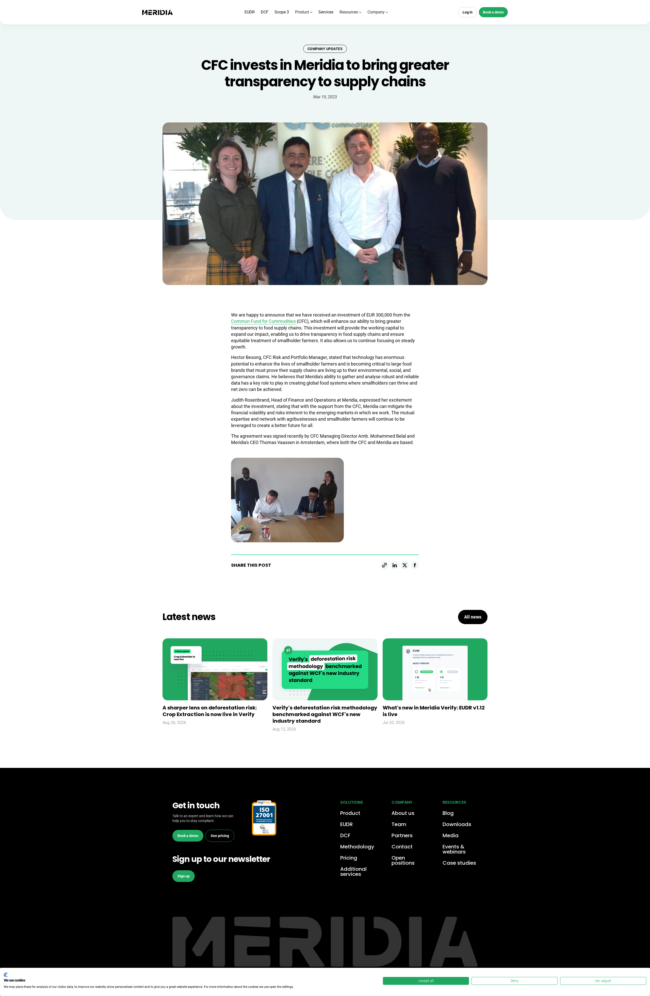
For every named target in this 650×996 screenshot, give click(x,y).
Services (325, 12)
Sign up (183, 876)
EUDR (250, 12)
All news (472, 617)
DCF (264, 12)
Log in (468, 12)
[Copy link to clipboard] (384, 565)
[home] (157, 12)
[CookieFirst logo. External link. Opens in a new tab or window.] (6, 975)
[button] (303, 12)
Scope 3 (281, 12)
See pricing (220, 836)
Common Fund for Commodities (263, 321)
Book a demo (493, 12)
